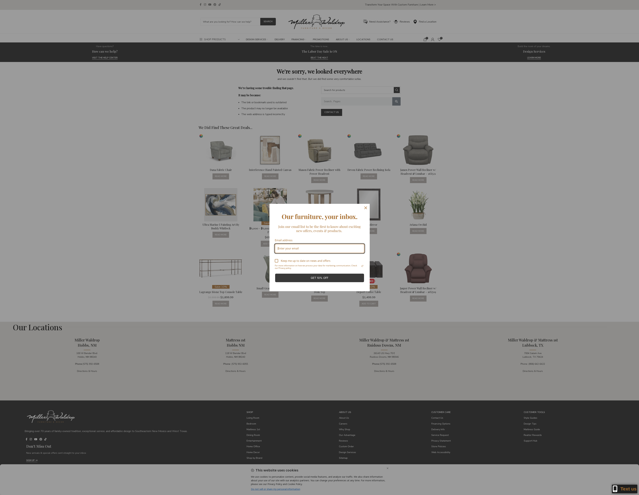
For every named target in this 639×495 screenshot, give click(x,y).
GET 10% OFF (319, 277)
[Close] (366, 208)
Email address (284, 240)
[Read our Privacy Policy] (362, 266)
